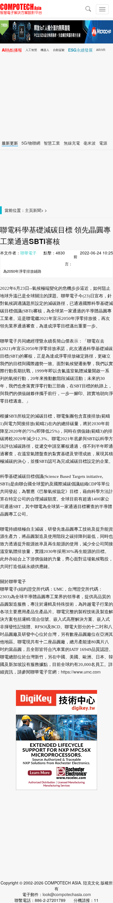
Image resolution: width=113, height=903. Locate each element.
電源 (103, 143)
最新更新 (10, 143)
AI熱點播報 (12, 50)
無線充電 (72, 143)
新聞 (37, 210)
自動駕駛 (59, 50)
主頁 (29, 210)
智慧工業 (52, 143)
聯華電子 (28, 253)
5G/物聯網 (30, 143)
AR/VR (100, 50)
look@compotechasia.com (67, 894)
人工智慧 (31, 50)
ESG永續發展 (80, 50)
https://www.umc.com (81, 672)
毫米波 (89, 143)
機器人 (45, 50)
